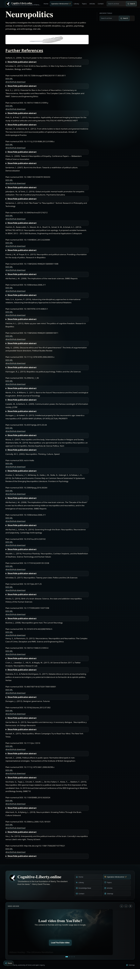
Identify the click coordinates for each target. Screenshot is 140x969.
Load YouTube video (60, 942)
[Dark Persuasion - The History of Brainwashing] (74, 956)
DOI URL (9, 78)
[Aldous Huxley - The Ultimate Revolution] (66, 956)
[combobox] (116, 3)
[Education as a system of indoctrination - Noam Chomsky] (69, 956)
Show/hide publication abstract (22, 62)
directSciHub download (15, 82)
